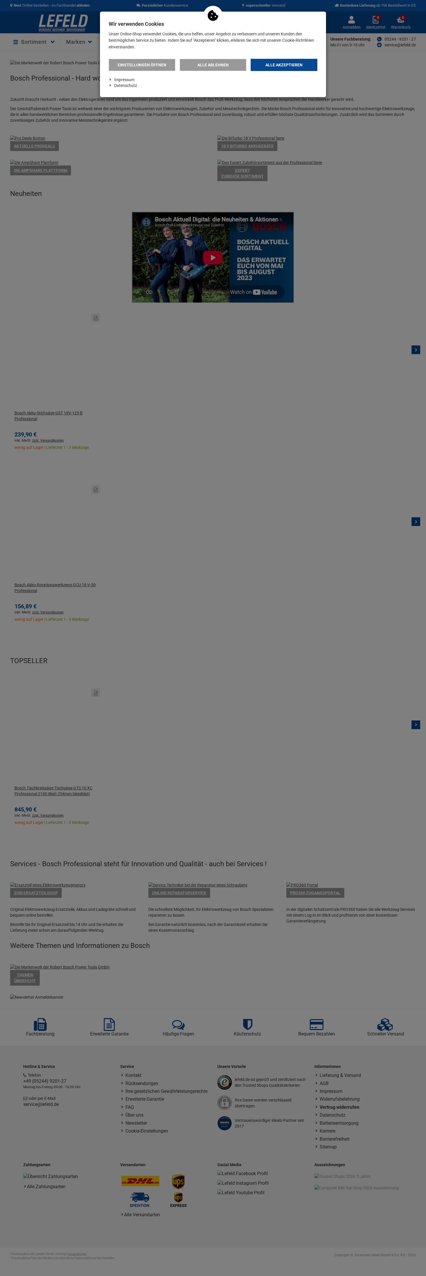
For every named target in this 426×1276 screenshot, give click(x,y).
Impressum (124, 79)
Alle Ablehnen (213, 65)
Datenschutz (125, 85)
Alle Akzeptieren (284, 65)
